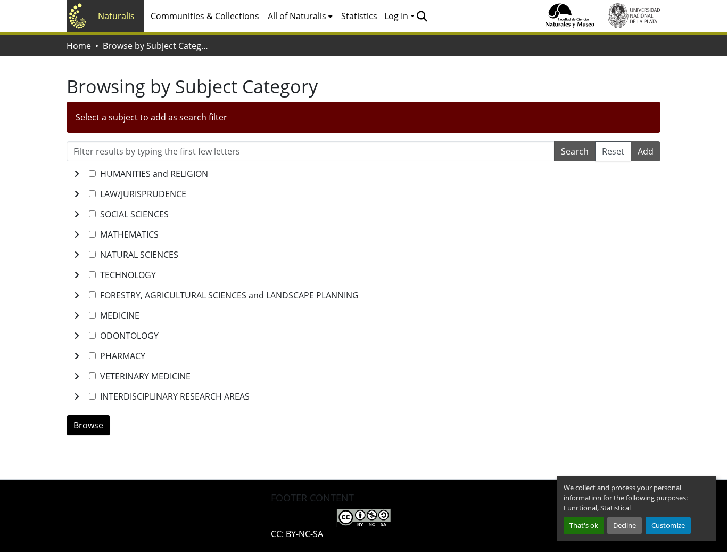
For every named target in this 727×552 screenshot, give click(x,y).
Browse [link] (88, 425)
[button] (421, 16)
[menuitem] (300, 16)
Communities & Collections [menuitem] (205, 16)
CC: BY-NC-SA (297, 534)
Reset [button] (613, 151)
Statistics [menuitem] (359, 16)
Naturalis (116, 16)
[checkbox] (92, 173)
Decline (624, 525)
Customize (668, 525)
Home (79, 46)
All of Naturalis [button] (297, 16)
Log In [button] (397, 16)
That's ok (583, 525)
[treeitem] (363, 194)
